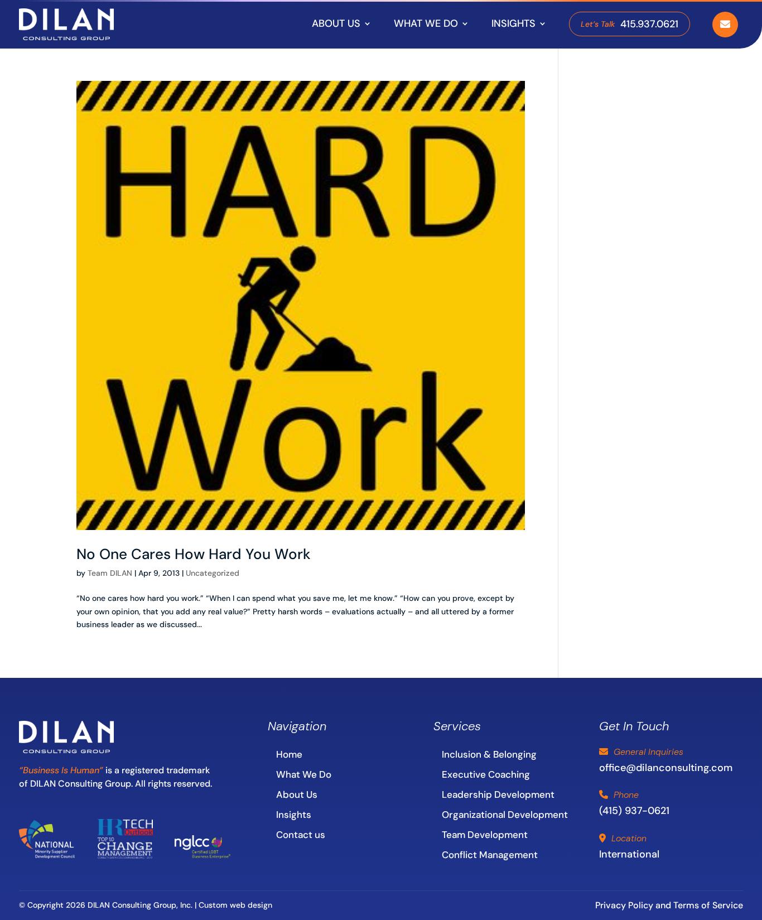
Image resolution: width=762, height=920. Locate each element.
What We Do (426, 23)
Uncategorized (212, 573)
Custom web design (235, 905)
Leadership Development (498, 794)
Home (289, 754)
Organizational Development (505, 814)
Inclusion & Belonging (489, 754)
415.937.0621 (629, 24)
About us (336, 23)
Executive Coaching (486, 774)
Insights (513, 23)
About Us (296, 794)
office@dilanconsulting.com (665, 767)
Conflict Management (490, 855)
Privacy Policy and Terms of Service (669, 905)
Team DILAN (110, 573)
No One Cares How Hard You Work (193, 554)
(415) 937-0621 (634, 810)
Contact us (300, 835)
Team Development (485, 835)
